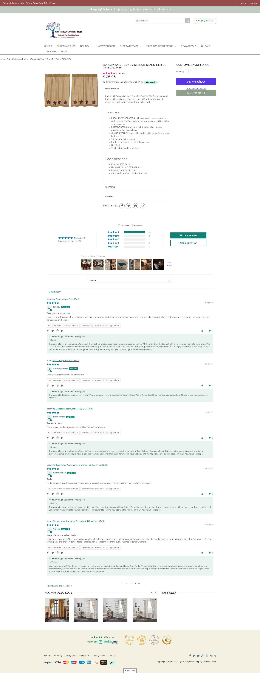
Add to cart (196, 93)
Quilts (48, 46)
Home (2, 59)
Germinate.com (209, 661)
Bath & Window (14, 59)
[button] (109, 73)
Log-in (242, 3)
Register (253, 3)
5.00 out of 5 (79, 238)
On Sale (205, 46)
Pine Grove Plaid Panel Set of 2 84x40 (120, 616)
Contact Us (84, 655)
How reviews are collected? (59, 585)
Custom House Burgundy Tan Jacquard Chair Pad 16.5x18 (78, 521)
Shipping (110, 187)
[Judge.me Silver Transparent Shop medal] (154, 640)
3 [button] (131, 583)
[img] (53, 303)
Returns (47, 655)
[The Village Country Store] (64, 28)
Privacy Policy (70, 655)
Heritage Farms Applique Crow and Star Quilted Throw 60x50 (80, 465)
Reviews (51, 51)
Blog (64, 51)
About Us (112, 655)
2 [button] (126, 583)
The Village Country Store (183, 661)
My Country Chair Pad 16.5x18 (66, 299)
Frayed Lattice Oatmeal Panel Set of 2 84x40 (152, 616)
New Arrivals (188, 46)
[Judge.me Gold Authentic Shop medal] (129, 640)
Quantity (180, 71)
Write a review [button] (188, 235)
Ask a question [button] (188, 243)
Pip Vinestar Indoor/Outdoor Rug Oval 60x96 (73, 408)
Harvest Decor (106, 46)
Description (112, 88)
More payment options (196, 88)
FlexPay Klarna (99, 655)
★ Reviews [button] (130, 670)
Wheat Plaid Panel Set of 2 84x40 (88, 616)
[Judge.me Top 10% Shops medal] (167, 640)
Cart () (204, 20)
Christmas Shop (66, 46)
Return (109, 196)
